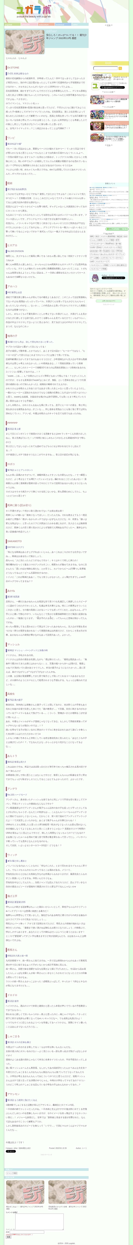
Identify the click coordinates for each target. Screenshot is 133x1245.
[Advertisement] (46, 1161)
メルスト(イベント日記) (112, 247)
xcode (92, 247)
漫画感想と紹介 (25, 1148)
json (125, 236)
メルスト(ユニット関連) (99, 265)
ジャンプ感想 (12, 1173)
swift (92, 261)
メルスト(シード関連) (98, 269)
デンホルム (94, 254)
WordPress (110, 244)
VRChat (119, 251)
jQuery (99, 247)
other (75, 25)
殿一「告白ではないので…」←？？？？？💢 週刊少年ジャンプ (101, 219)
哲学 (117, 240)
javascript (94, 251)
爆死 (92, 236)
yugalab (8, 25)
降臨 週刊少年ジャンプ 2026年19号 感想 (97, 203)
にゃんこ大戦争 (96, 240)
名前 (7, 1232)
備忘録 (119, 236)
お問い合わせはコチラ (108, 301)
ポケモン (119, 258)
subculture (43, 25)
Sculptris (106, 251)
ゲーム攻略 (94, 258)
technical (60, 25)
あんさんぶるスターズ (109, 254)
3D (100, 251)
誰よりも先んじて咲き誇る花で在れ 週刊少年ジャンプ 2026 (101, 187)
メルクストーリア (102, 261)
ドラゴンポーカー (97, 244)
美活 (97, 236)
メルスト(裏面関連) (108, 236)
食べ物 (118, 244)
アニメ (121, 254)
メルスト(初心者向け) (118, 265)
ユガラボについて (107, 258)
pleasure (26, 25)
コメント (10, 1229)
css (113, 251)
